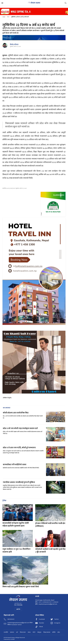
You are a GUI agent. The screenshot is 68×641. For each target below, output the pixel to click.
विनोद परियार (14, 44)
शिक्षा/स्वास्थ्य (46, 632)
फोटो (34, 632)
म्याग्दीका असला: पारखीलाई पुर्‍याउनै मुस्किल (19, 482)
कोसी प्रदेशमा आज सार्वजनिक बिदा (16, 412)
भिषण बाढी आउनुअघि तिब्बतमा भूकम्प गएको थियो (20, 586)
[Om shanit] (34, 362)
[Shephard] (34, 38)
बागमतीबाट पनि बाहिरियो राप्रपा (14, 464)
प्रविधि (53, 632)
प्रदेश (8, 17)
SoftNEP (12, 639)
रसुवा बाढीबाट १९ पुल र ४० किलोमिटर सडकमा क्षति (16, 550)
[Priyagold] (34, 11)
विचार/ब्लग (23, 632)
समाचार (12, 632)
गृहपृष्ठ (3, 17)
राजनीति (6, 632)
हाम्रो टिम (18, 609)
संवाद (29, 632)
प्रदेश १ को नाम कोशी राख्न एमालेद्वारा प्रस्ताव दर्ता (20, 428)
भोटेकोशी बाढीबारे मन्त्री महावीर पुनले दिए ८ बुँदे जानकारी (50, 551)
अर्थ (17, 632)
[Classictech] (53, 204)
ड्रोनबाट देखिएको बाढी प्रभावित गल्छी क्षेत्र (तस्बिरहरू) (50, 525)
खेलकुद (39, 632)
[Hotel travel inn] (34, 273)
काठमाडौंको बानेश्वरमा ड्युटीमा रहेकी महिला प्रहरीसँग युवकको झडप (15, 524)
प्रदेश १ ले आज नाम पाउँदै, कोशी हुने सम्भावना (19, 447)
